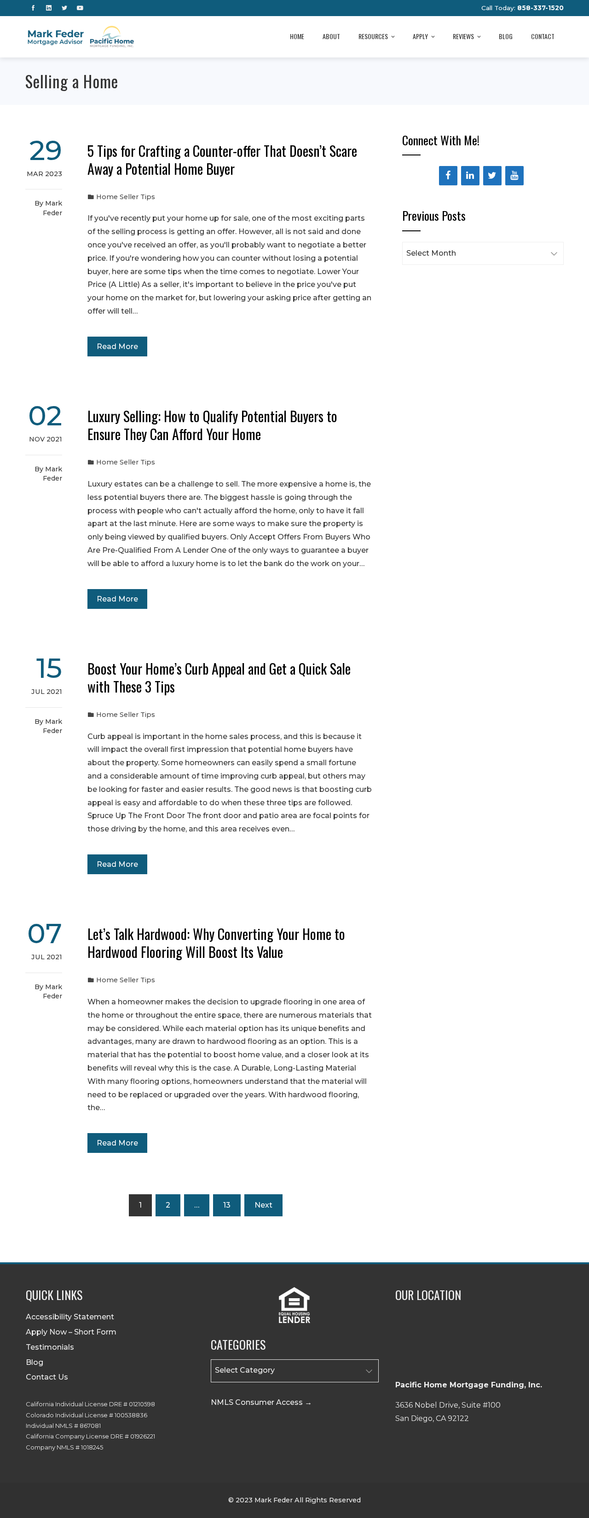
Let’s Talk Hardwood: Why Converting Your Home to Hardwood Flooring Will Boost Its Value (216, 942)
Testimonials (50, 1347)
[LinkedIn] (470, 175)
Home (297, 36)
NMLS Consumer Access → (261, 1402)
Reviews (463, 36)
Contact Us (47, 1377)
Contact (542, 36)
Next (263, 1205)
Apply (420, 36)
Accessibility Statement (70, 1316)
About (331, 36)
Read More (117, 346)
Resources (373, 36)
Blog (506, 36)
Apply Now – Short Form (71, 1332)
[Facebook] (448, 175)
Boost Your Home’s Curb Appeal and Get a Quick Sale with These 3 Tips (219, 677)
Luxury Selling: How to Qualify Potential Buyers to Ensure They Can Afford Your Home (212, 425)
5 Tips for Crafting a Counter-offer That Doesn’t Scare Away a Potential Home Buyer (222, 159)
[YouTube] (514, 175)
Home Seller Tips (125, 197)
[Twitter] (492, 175)
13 (227, 1205)
